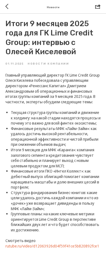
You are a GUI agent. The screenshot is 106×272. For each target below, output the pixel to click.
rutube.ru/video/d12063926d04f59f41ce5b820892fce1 (52, 246)
